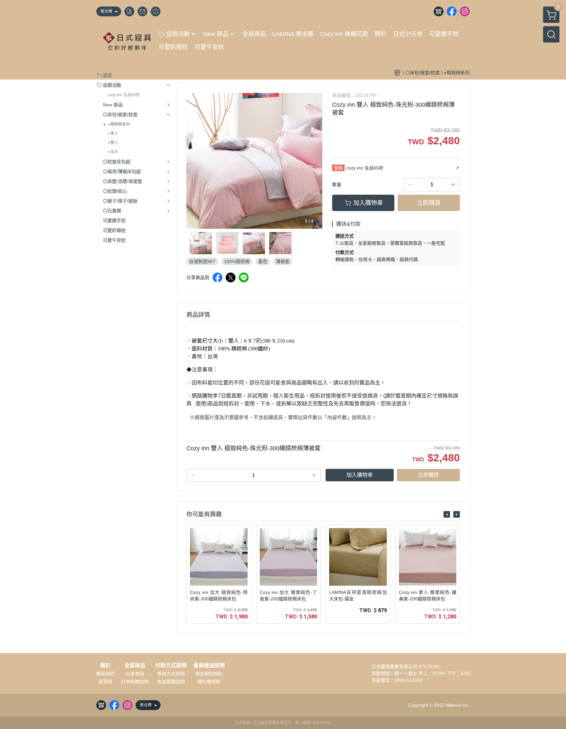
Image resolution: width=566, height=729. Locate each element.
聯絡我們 (105, 673)
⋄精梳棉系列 (119, 124)
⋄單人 (113, 133)
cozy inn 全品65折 (124, 95)
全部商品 (134, 665)
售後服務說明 (171, 681)
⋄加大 (113, 152)
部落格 (105, 681)
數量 (336, 184)
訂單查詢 (135, 673)
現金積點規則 (209, 673)
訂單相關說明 (135, 681)
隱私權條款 (209, 681)
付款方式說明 (171, 665)
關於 (105, 665)
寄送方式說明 (171, 673)
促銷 (338, 167)
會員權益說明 (209, 665)
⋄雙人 (113, 142)
